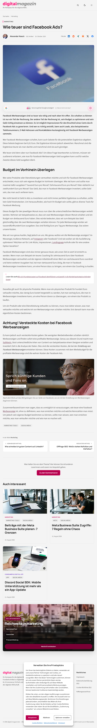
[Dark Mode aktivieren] (84, 5)
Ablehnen (46, 717)
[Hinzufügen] (6, 108)
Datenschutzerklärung (50, 723)
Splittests (7, 342)
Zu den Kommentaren (48, 473)
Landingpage (58, 242)
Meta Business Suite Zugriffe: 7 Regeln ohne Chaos (72, 527)
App (7, 577)
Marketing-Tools (10, 425)
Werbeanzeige (9, 411)
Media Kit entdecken (48, 646)
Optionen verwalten (62, 717)
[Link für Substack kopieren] (83, 36)
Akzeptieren (32, 717)
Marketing (14, 16)
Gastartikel (10, 634)
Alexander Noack (17, 36)
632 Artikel (29, 37)
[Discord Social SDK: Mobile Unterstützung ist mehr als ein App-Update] (25, 558)
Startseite (6, 16)
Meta (55, 520)
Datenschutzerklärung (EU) (84, 682)
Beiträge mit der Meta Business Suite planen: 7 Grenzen (21, 528)
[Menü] (91, 5)
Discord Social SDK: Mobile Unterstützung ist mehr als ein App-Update (23, 585)
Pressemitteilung (12, 640)
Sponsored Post (11, 629)
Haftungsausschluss (83, 691)
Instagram (38, 238)
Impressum (61, 723)
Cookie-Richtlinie (37, 723)
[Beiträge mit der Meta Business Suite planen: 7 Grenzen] (25, 501)
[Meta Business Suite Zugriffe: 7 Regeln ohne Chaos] (72, 501)
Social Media (26, 425)
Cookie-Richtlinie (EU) (83, 687)
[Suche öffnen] (77, 5)
